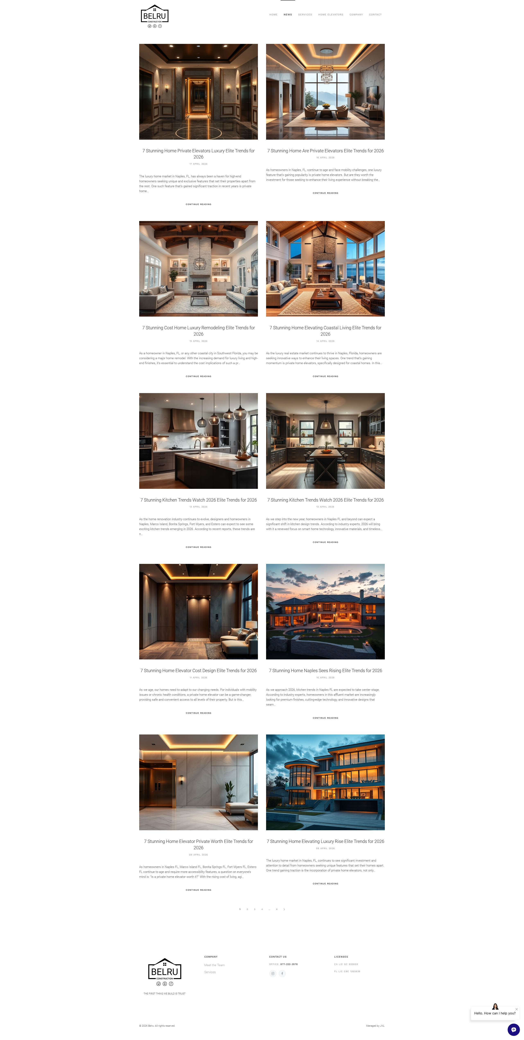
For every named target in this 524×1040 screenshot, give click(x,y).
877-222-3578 (289, 964)
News (288, 14)
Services (305, 14)
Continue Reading (198, 204)
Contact (375, 14)
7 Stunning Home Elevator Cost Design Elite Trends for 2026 (198, 670)
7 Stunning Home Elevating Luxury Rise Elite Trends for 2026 (325, 841)
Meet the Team (214, 965)
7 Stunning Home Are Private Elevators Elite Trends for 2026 (325, 150)
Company (356, 14)
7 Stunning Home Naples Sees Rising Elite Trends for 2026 (325, 670)
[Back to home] (154, 15)
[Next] (284, 909)
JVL (382, 1025)
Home (273, 14)
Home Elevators (330, 14)
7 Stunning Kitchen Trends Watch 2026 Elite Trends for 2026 (198, 500)
